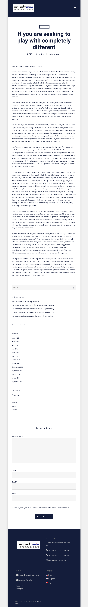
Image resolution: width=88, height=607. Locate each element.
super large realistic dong (25, 125)
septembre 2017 (17, 382)
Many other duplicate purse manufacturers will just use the (32, 316)
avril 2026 (15, 352)
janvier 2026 (16, 363)
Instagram (20, 589)
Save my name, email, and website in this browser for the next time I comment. (41, 508)
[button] (75, 8)
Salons (14, 406)
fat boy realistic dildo (66, 128)
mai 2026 (15, 349)
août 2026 (15, 338)
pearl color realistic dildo (60, 178)
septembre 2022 (17, 371)
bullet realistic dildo (48, 172)
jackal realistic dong (41, 175)
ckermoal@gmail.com (26, 580)
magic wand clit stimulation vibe (26, 153)
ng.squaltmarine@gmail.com (29, 575)
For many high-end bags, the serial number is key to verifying (33, 309)
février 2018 (16, 374)
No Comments (54, 54)
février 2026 (16, 360)
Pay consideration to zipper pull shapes (25, 301)
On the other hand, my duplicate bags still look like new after (33, 312)
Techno (14, 410)
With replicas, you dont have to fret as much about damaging (33, 305)
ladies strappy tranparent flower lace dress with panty (48, 161)
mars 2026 (15, 356)
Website (14, 494)
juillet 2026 (15, 342)
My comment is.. (17, 436)
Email (14, 482)
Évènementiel (16, 395)
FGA (30, 54)
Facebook (19, 586)
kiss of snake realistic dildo (58, 247)
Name (14, 470)
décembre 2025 (17, 367)
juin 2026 (15, 345)
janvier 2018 (16, 378)
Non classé (44, 27)
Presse (14, 402)
